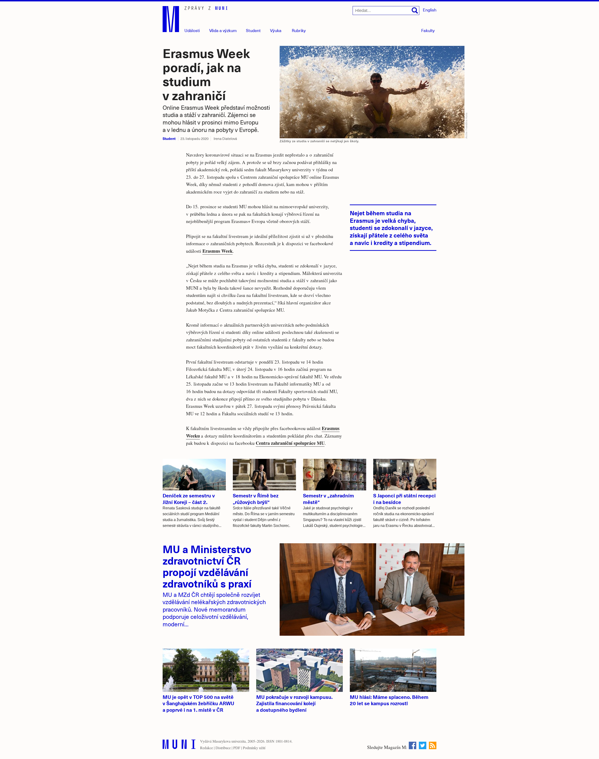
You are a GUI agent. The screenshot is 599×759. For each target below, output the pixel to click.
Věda (223, 30)
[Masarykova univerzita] (179, 745)
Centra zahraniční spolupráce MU (290, 443)
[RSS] (432, 745)
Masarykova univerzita (229, 741)
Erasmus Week (217, 251)
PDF (236, 747)
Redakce (206, 747)
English (429, 10)
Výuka (275, 30)
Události (192, 30)
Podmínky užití (254, 747)
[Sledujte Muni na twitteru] (422, 745)
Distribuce (223, 747)
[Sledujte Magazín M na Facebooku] (412, 745)
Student (253, 30)
